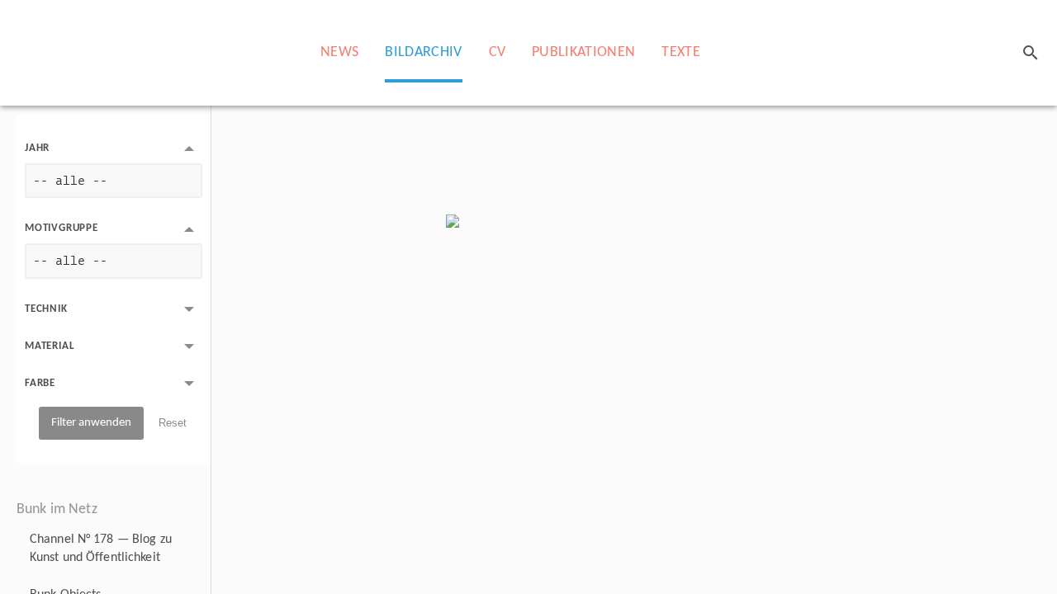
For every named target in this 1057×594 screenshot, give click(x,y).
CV (497, 52)
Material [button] (49, 346)
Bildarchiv (423, 52)
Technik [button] (46, 309)
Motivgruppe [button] (61, 228)
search (1030, 53)
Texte (680, 52)
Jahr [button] (37, 148)
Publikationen (583, 52)
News (339, 52)
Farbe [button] (40, 383)
